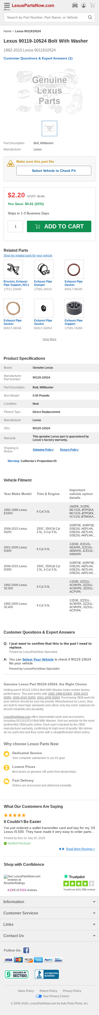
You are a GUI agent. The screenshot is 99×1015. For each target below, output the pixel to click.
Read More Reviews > (80, 849)
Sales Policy (26, 991)
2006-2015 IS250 (24, 697)
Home (8, 31)
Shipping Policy (43, 449)
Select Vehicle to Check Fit (54, 171)
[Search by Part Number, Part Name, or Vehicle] (90, 17)
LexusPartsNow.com (17, 717)
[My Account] (84, 5)
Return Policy (69, 449)
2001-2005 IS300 (48, 697)
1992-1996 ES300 (60, 693)
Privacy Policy (72, 991)
